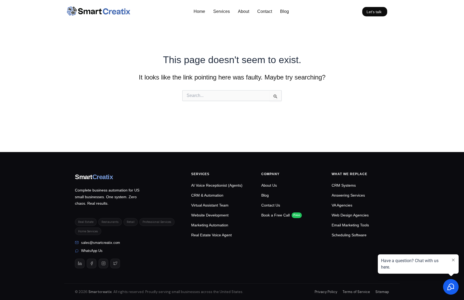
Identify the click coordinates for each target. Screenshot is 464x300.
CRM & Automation (207, 195)
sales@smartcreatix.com (100, 243)
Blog (284, 11)
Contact (264, 11)
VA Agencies (342, 205)
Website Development (210, 215)
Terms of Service (356, 292)
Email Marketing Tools (350, 225)
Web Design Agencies (350, 215)
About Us (269, 185)
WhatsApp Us (92, 251)
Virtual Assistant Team (210, 205)
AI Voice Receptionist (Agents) (216, 185)
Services (221, 11)
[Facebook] (91, 263)
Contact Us (270, 205)
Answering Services (348, 195)
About (243, 11)
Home (199, 11)
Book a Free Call (280, 215)
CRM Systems (344, 185)
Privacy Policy (326, 292)
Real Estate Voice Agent (211, 235)
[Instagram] (103, 263)
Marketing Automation (209, 225)
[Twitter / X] (115, 263)
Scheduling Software (349, 235)
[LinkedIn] (80, 263)
